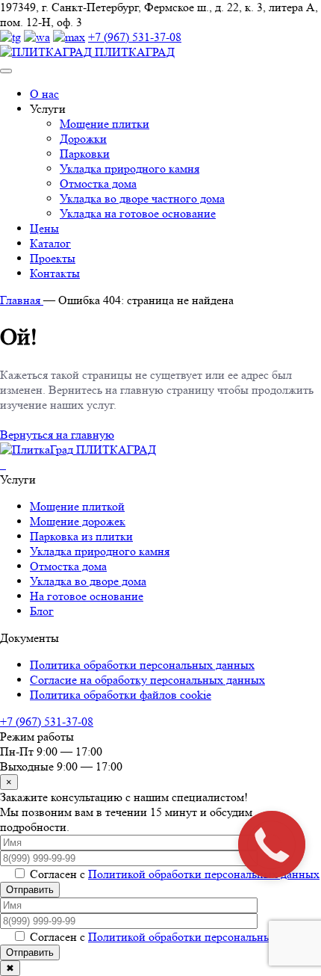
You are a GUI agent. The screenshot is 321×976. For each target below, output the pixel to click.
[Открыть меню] (6, 71)
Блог (42, 611)
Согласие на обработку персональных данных (147, 680)
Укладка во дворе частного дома (142, 198)
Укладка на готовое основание (138, 213)
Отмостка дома (98, 183)
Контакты (55, 273)
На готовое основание (86, 596)
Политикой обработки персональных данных (204, 874)
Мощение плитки (104, 124)
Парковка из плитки (81, 536)
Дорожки (83, 139)
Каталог (50, 243)
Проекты (52, 258)
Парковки (85, 153)
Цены (44, 228)
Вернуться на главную (57, 434)
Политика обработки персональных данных (142, 665)
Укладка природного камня (129, 168)
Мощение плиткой (77, 506)
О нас (44, 94)
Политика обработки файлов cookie (120, 695)
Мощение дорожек (77, 521)
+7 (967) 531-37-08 (134, 37)
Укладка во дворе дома (88, 581)
